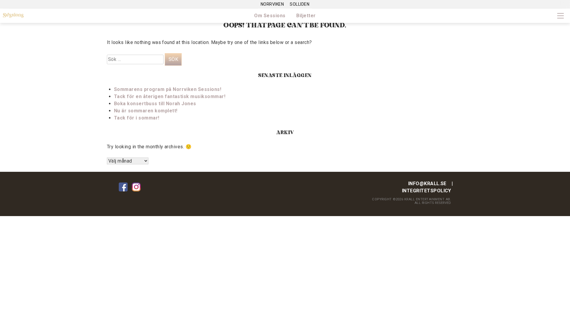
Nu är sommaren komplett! (146, 111)
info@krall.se (427, 183)
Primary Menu (560, 16)
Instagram (136, 186)
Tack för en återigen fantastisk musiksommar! (169, 96)
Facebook (123, 186)
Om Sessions (269, 15)
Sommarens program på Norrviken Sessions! (167, 89)
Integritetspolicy (426, 190)
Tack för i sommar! (136, 118)
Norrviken (272, 4)
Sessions (13, 15)
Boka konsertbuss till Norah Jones (155, 103)
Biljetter (306, 15)
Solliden (299, 4)
